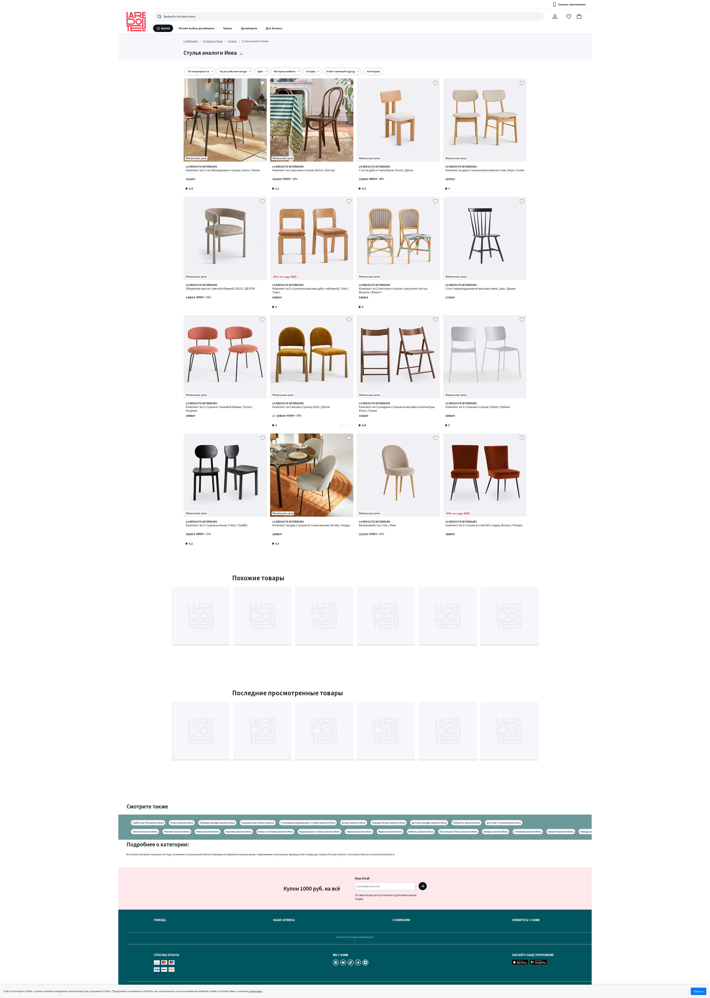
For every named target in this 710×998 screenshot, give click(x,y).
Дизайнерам (249, 28)
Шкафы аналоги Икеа (496, 831)
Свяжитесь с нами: (526, 920)
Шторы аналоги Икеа (354, 822)
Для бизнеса (274, 28)
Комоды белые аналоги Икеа (388, 822)
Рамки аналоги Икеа (207, 831)
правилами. (255, 991)
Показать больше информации (355, 937)
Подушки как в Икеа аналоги (257, 822)
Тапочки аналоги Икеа (145, 831)
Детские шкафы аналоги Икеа (429, 822)
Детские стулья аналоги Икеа (503, 822)
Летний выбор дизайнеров (196, 28)
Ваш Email (362, 878)
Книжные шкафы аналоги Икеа (217, 822)
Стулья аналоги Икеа (255, 41)
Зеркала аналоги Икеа (359, 831)
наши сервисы (284, 920)
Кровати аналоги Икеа (561, 831)
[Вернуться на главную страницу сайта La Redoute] (136, 21)
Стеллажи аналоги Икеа (527, 831)
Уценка (227, 28)
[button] (579, 16)
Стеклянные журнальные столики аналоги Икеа (308, 822)
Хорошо (698, 991)
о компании (401, 920)
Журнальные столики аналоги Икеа (319, 831)
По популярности (198, 71)
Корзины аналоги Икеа (238, 831)
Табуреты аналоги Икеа (466, 822)
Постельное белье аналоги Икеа (458, 831)
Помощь (160, 920)
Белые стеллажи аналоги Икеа (275, 831)
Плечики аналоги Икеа (177, 831)
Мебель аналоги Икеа (420, 831)
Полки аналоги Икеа (181, 822)
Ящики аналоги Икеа (390, 831)
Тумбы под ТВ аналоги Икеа (148, 822)
